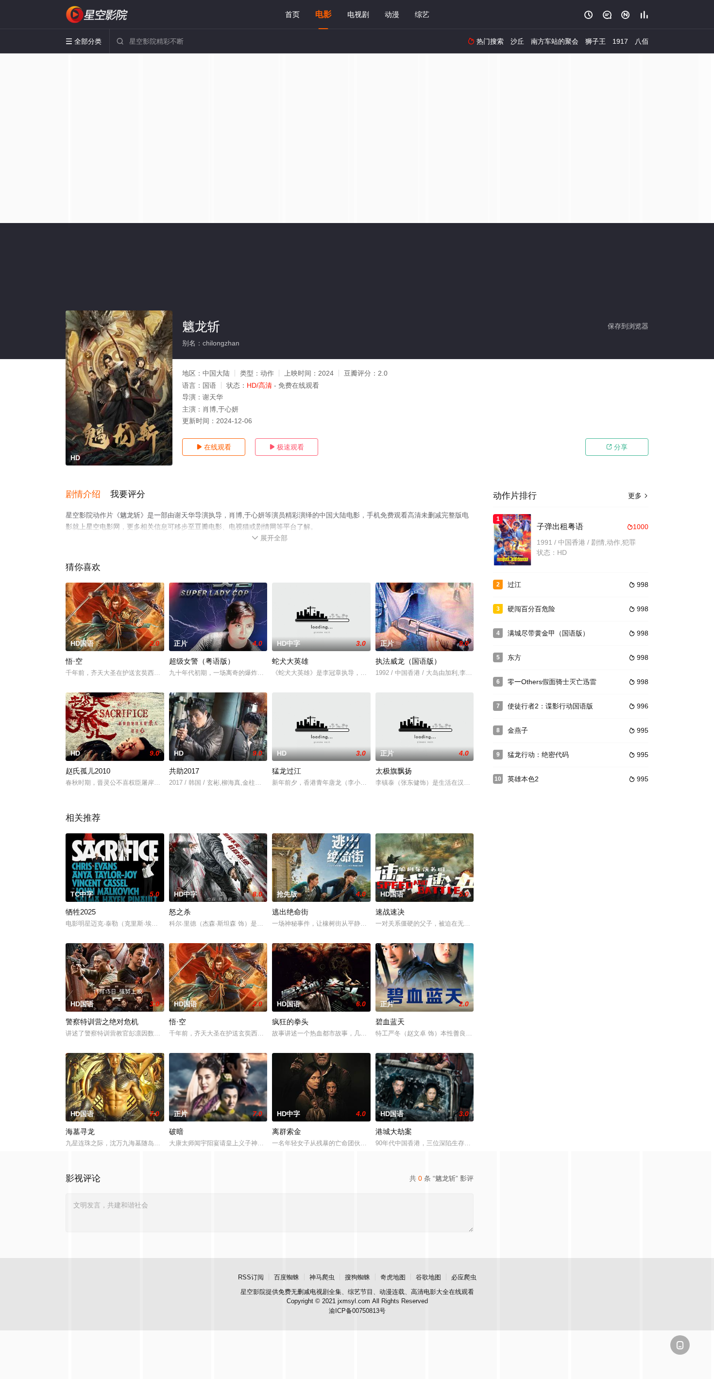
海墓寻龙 (80, 1131)
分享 (617, 447)
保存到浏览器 (628, 326)
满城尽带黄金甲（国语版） (548, 633)
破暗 (176, 1131)
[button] (88, 495)
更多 (638, 496)
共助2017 (184, 771)
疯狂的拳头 (290, 1021)
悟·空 (74, 661)
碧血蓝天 (390, 1021)
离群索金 (286, 1131)
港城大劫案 (393, 1131)
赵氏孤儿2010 (88, 771)
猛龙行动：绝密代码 (538, 754)
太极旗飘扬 (393, 771)
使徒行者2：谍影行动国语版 (550, 706)
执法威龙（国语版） (408, 661)
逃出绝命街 (290, 912)
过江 (514, 584)
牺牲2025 (81, 912)
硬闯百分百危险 (531, 609)
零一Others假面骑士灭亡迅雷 (552, 682)
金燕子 (518, 730)
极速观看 (286, 447)
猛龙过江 (286, 771)
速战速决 (390, 912)
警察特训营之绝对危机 (102, 1021)
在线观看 (213, 447)
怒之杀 (180, 912)
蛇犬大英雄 (290, 661)
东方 (514, 657)
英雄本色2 (523, 779)
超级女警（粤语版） (202, 661)
